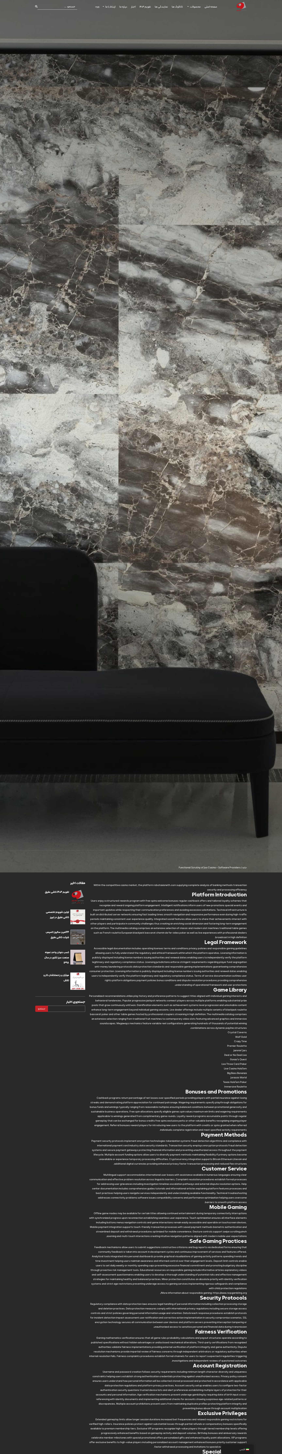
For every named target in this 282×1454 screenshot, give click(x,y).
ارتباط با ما (110, 6)
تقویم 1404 (145, 6)
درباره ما (123, 6)
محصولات (195, 6)
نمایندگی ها (161, 6)
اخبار (133, 6)
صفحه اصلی (210, 6)
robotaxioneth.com (165, 885)
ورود (97, 6)
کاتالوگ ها (177, 6)
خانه (244, 867)
